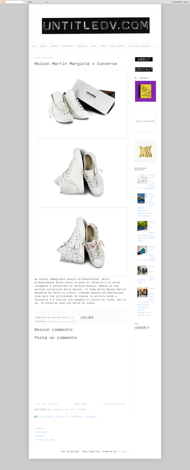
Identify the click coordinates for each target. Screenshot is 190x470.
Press (40, 436)
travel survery (117, 46)
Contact (42, 432)
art (34, 46)
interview (68, 46)
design (43, 46)
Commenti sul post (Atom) (69, 409)
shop (103, 46)
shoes (73, 321)
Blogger (123, 451)
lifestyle (82, 46)
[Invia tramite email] (81, 317)
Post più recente (46, 404)
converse (52, 321)
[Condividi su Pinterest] (92, 317)
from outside (45, 440)
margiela (63, 321)
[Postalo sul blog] (84, 317)
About (40, 428)
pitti (94, 46)
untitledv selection (139, 46)
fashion (54, 46)
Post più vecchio (114, 404)
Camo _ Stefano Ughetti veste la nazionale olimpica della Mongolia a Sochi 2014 (146, 302)
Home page (80, 404)
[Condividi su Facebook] (89, 317)
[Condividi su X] (87, 317)
